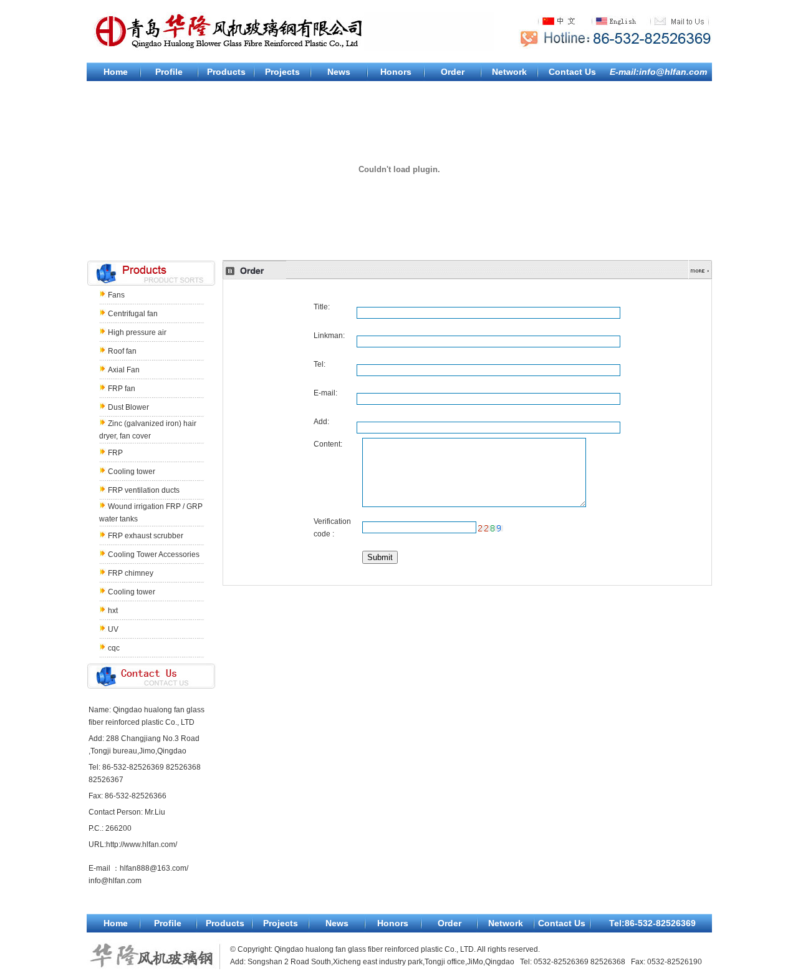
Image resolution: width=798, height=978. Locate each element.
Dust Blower (128, 407)
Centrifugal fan (133, 313)
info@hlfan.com (115, 880)
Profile (169, 72)
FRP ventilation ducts (144, 490)
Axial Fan (124, 370)
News (338, 72)
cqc (114, 648)
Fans (116, 295)
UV (113, 629)
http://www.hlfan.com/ (141, 844)
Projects (282, 72)
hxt (113, 610)
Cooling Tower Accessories (154, 554)
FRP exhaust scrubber (145, 535)
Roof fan (122, 351)
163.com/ (172, 868)
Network (509, 72)
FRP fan (121, 388)
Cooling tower (131, 471)
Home (115, 72)
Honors (395, 72)
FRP (115, 452)
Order (452, 72)
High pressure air (137, 332)
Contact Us (572, 72)
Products (226, 72)
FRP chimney (130, 573)
